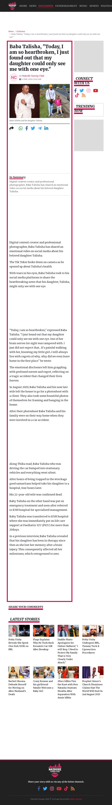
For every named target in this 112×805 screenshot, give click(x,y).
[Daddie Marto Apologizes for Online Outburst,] (68, 630)
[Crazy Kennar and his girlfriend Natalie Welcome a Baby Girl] (43, 672)
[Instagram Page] (88, 91)
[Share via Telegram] (40, 129)
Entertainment (66, 6)
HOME (23, 6)
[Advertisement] (58, 20)
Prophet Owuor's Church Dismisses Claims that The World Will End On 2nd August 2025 (92, 688)
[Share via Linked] (46, 129)
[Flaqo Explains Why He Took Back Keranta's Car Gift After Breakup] (43, 630)
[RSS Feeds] (84, 96)
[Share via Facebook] (26, 129)
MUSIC (83, 6)
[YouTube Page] (95, 91)
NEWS (32, 6)
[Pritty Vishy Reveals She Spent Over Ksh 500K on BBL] (19, 630)
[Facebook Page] (75, 91)
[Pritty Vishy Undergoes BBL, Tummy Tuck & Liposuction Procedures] (93, 630)
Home (11, 31)
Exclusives (46, 6)
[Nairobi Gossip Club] (12, 6)
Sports (94, 6)
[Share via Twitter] (33, 129)
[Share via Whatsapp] (21, 129)
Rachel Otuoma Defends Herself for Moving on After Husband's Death (17, 688)
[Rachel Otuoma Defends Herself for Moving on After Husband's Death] (19, 672)
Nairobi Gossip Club (33, 75)
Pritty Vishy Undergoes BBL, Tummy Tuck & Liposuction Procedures (91, 646)
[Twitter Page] (81, 91)
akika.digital (76, 799)
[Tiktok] (77, 96)
